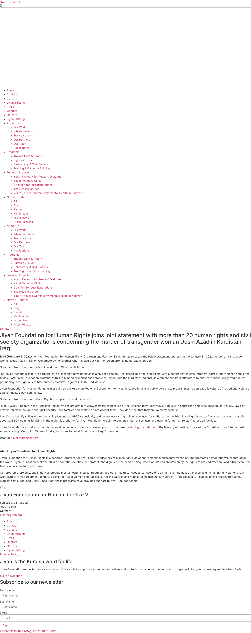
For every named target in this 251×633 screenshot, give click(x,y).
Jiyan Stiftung (16, 102)
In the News (21, 217)
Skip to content (10, 2)
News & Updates (17, 197)
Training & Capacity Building (32, 168)
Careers (12, 98)
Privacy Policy (9, 554)
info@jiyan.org (12, 515)
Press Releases (23, 221)
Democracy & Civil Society (31, 164)
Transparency (22, 135)
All (15, 201)
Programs (13, 152)
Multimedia (21, 213)
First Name (7, 590)
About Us (13, 123)
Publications (21, 147)
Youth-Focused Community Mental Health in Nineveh (48, 193)
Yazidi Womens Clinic (27, 180)
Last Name (7, 601)
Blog (16, 205)
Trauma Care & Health (28, 156)
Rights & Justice (24, 160)
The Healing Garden (26, 189)
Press (10, 90)
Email (3, 612)
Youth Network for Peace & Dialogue (37, 176)
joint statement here (25, 438)
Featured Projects (18, 172)
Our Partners (22, 139)
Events (18, 209)
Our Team (20, 143)
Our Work (20, 127)
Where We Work (24, 131)
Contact (12, 94)
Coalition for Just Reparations (33, 184)
